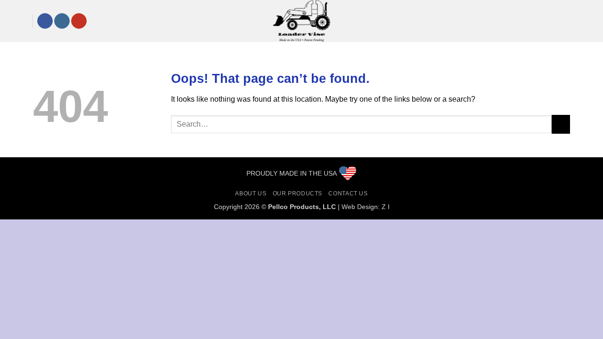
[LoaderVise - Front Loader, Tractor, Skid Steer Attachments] (301, 21)
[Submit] (561, 124)
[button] (15, 21)
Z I (386, 206)
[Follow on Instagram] (62, 21)
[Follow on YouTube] (79, 21)
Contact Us (347, 193)
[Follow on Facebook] (45, 21)
